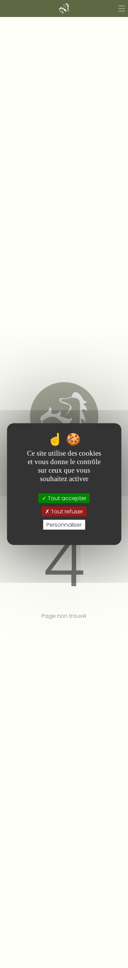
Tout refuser (66, 511)
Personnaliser (64, 525)
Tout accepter (66, 498)
